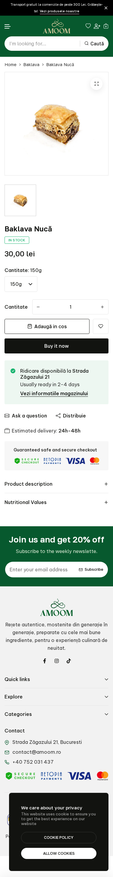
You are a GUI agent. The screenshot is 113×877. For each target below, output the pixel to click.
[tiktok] (69, 661)
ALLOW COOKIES (59, 853)
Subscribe (94, 569)
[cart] (105, 26)
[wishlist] (88, 26)
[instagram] (57, 661)
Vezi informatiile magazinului (54, 393)
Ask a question (29, 416)
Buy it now (56, 346)
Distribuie (74, 416)
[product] (96, 84)
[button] (8, 26)
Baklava (31, 64)
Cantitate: (23, 270)
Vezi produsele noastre (59, 11)
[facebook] (45, 661)
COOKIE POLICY (59, 837)
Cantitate (16, 307)
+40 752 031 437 (33, 762)
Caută (97, 44)
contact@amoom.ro (36, 752)
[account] (97, 26)
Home (11, 64)
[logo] (56, 26)
